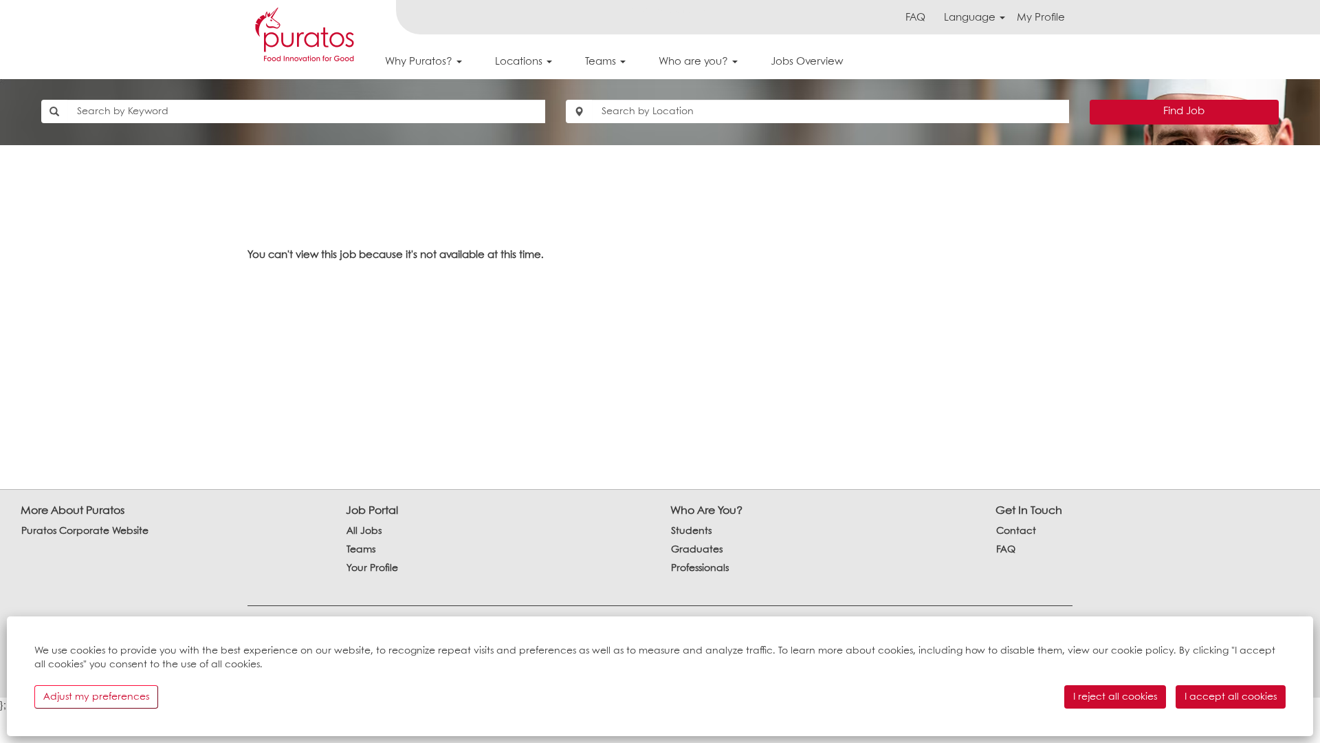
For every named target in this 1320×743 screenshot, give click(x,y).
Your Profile (372, 568)
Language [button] (971, 18)
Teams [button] (602, 62)
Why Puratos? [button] (420, 62)
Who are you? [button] (695, 62)
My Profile (1041, 18)
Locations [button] (520, 62)
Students (691, 531)
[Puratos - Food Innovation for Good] (304, 34)
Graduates (697, 549)
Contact (1016, 531)
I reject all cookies (1115, 697)
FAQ (915, 18)
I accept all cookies (1231, 697)
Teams (360, 549)
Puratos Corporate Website (84, 531)
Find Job (1183, 111)
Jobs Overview (807, 62)
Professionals (700, 568)
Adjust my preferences (96, 697)
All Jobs (364, 531)
